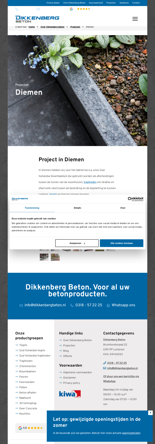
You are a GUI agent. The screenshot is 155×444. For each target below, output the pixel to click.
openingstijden (131, 433)
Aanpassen (75, 243)
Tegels (23, 345)
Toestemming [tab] (32, 208)
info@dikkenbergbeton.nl (52, 9)
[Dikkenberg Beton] (37, 19)
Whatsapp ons (123, 305)
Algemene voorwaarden (77, 372)
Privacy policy (71, 383)
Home (32, 27)
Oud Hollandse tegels (32, 350)
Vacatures (124, 3)
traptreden (90, 182)
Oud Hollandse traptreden (34, 356)
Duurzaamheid (96, 3)
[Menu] (135, 19)
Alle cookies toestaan (121, 243)
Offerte (67, 356)
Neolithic (24, 414)
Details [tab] (77, 208)
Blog (66, 351)
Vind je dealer (53, 3)
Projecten (111, 3)
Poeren (23, 377)
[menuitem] (53, 3)
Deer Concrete (28, 408)
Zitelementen (27, 366)
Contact (136, 3)
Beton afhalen (27, 393)
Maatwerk (25, 398)
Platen (23, 387)
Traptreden (26, 361)
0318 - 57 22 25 (26, 9)
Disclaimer (69, 378)
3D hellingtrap (27, 403)
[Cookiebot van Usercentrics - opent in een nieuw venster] (130, 199)
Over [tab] (122, 208)
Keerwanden (27, 382)
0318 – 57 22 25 (117, 363)
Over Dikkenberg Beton (74, 3)
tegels (53, 194)
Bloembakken (27, 371)
